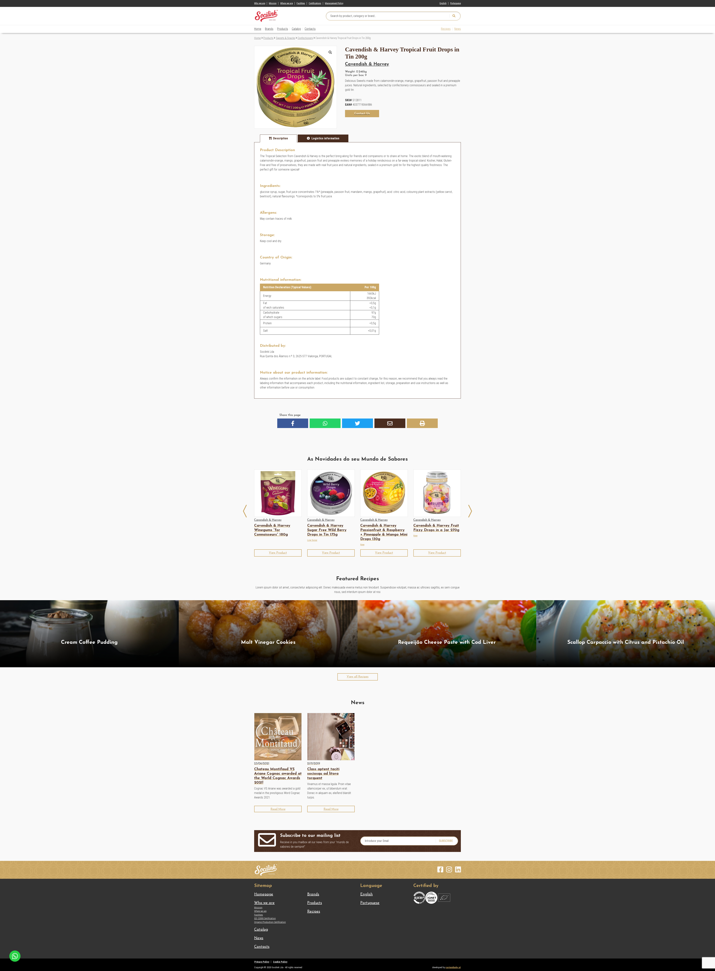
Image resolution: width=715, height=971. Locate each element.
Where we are (286, 3)
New (362, 544)
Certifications (315, 3)
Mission (273, 3)
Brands (269, 29)
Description (280, 138)
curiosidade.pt (453, 967)
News (457, 29)
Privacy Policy (261, 961)
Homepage (263, 894)
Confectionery (305, 38)
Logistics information (325, 138)
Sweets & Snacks (285, 38)
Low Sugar (312, 540)
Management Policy (334, 3)
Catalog (296, 29)
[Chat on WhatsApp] (14, 956)
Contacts (310, 29)
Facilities (301, 3)
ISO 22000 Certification (265, 918)
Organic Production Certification (270, 922)
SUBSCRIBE (446, 841)
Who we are (259, 3)
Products (282, 29)
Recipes (446, 29)
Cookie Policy (280, 961)
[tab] (278, 138)
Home (257, 29)
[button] (330, 52)
